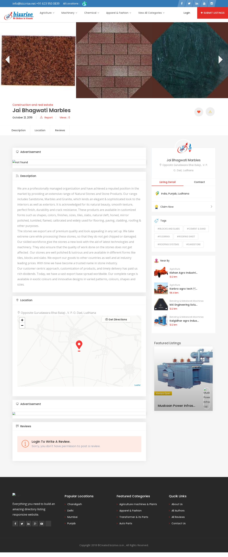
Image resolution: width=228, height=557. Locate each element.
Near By (165, 260)
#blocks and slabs (168, 228)
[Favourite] (198, 112)
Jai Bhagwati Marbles (184, 160)
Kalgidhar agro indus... (184, 321)
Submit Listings (214, 13)
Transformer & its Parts (133, 517)
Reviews (60, 130)
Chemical (90, 13)
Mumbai (72, 517)
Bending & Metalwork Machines (187, 300)
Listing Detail (167, 182)
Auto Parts (125, 523)
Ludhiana (183, 193)
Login (187, 13)
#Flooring (163, 236)
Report (49, 117)
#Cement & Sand (196, 228)
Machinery (68, 13)
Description (19, 130)
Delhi (70, 510)
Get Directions (117, 319)
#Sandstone (193, 244)
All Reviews (178, 517)
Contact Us (179, 523)
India (164, 193)
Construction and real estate (32, 105)
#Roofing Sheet (186, 236)
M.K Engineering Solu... (183, 305)
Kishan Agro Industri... (183, 272)
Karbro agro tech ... (183, 289)
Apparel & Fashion (117, 13)
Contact (199, 182)
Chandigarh (74, 504)
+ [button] (22, 320)
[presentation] (7, 60)
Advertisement (30, 152)
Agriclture (46, 13)
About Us (177, 504)
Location (40, 130)
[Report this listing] (210, 111)
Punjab (172, 193)
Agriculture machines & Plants (138, 504)
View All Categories (150, 13)
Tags (163, 220)
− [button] (22, 325)
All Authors (178, 510)
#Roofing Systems (168, 244)
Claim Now (166, 207)
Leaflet (137, 384)
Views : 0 (64, 117)
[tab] (79, 152)
